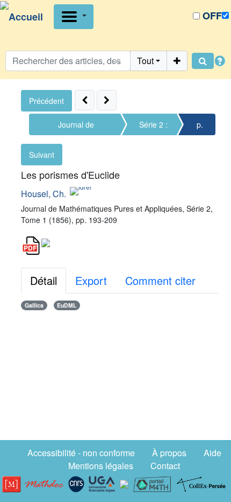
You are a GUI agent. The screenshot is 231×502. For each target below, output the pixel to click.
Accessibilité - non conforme (81, 453)
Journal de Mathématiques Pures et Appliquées (76, 127)
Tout (145, 60)
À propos (169, 453)
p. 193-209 (199, 127)
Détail (43, 280)
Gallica (34, 305)
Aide (212, 453)
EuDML (66, 305)
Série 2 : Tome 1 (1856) (153, 127)
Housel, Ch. (43, 193)
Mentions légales (100, 465)
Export (91, 280)
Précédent (46, 100)
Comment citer (160, 280)
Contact (165, 465)
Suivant (41, 154)
